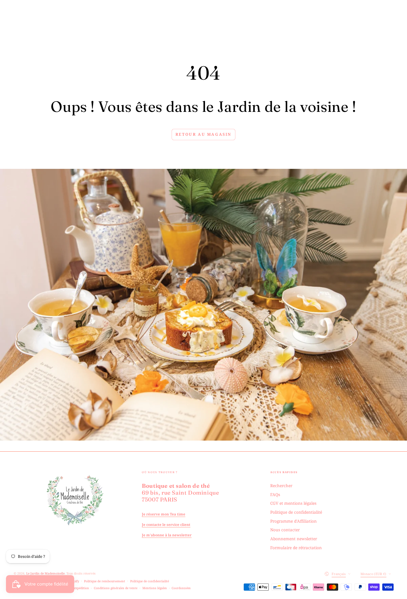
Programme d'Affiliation (293, 521)
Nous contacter (285, 529)
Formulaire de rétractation (296, 547)
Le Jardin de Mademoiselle (45, 573)
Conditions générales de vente (115, 588)
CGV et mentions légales (293, 503)
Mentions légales (154, 588)
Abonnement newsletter (293, 538)
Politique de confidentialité (296, 512)
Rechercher (281, 485)
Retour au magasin (203, 134)
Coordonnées (181, 588)
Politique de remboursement (104, 581)
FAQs (275, 494)
